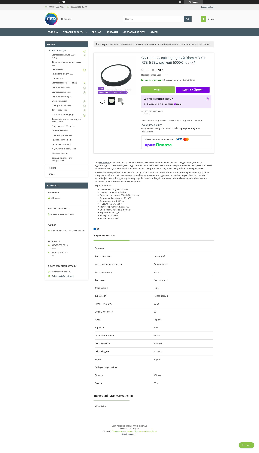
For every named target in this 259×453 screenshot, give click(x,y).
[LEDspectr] (51, 24)
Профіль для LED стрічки (64, 126)
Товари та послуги (109, 44)
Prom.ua (143, 426)
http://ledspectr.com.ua (60, 272)
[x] (98, 229)
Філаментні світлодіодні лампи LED (66, 63)
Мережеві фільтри (60, 153)
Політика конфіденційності (145, 431)
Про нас (96, 32)
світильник (104, 162)
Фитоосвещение (59, 110)
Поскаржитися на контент (122, 431)
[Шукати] (188, 19)
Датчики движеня (60, 131)
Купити (158, 89)
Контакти (112, 32)
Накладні (138, 44)
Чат (249, 445)
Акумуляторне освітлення (64, 149)
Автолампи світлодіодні (63, 114)
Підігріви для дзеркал (62, 135)
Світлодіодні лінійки (61, 92)
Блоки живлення (59, 101)
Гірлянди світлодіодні (62, 140)
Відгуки (51, 174)
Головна (53, 32)
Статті (154, 32)
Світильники (126, 44)
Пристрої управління (61, 105)
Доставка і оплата (134, 32)
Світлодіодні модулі (61, 96)
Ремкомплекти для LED (62, 74)
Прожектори (57, 78)
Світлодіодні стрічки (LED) (64, 83)
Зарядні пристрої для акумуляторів (62, 159)
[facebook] (95, 229)
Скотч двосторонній (61, 144)
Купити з (187, 89)
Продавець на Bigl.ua (129, 429)
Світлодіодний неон (61, 87)
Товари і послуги (73, 32)
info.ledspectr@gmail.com (62, 276)
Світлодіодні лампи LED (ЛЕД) (63, 56)
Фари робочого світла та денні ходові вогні (66, 120)
